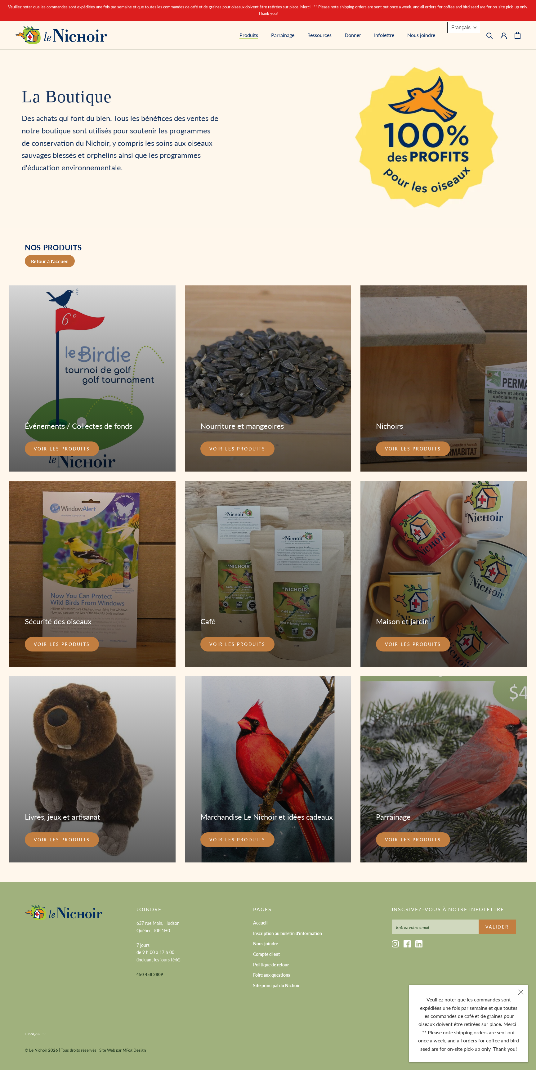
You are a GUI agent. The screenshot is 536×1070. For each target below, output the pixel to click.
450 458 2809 (149, 974)
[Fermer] (521, 992)
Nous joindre (421, 35)
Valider (497, 926)
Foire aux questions (271, 975)
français (32, 1034)
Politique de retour (271, 964)
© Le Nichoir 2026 (41, 1050)
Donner (353, 35)
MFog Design (134, 1050)
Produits (248, 35)
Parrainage (282, 35)
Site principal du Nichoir (276, 985)
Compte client (266, 954)
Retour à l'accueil (50, 261)
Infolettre (384, 35)
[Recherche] (489, 35)
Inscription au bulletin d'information (287, 933)
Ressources (319, 35)
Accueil (260, 922)
